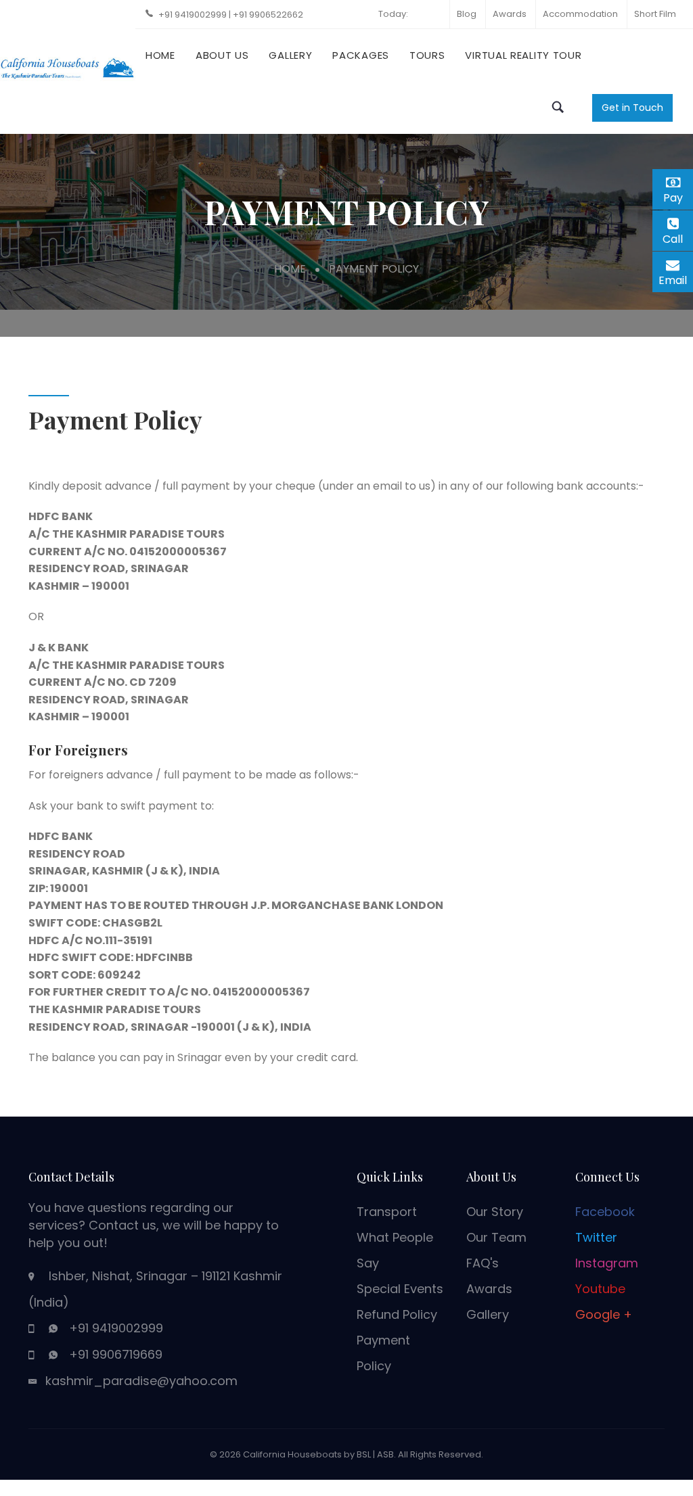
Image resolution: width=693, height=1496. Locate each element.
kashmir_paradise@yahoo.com (141, 1380)
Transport (387, 1211)
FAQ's (482, 1263)
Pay (678, 196)
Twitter (596, 1237)
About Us (222, 55)
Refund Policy (397, 1314)
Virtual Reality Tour (523, 55)
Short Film (655, 13)
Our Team (496, 1237)
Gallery (290, 55)
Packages (360, 55)
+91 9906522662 (268, 14)
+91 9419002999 (193, 14)
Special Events (400, 1288)
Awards (510, 13)
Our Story (494, 1211)
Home (160, 55)
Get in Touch (632, 107)
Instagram (606, 1263)
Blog (466, 13)
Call (678, 239)
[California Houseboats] (67, 66)
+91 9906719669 (115, 1354)
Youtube (600, 1288)
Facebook (605, 1211)
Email (675, 278)
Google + (603, 1314)
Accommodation (580, 13)
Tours (427, 55)
